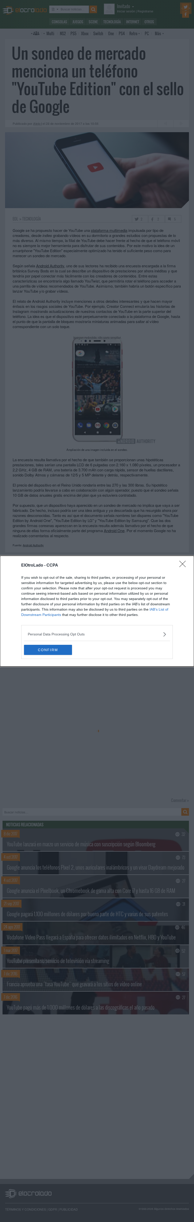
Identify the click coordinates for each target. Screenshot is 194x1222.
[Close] (184, 565)
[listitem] (97, 634)
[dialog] (97, 611)
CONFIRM (48, 650)
